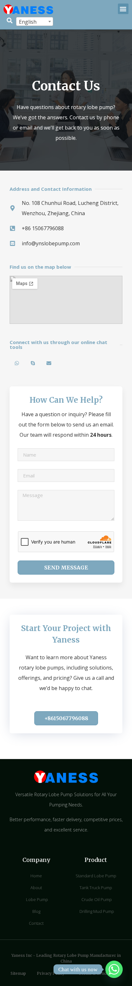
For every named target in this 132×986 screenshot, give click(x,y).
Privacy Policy (50, 973)
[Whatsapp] (17, 363)
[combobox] (34, 21)
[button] (123, 9)
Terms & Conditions (98, 973)
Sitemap (18, 973)
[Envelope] (49, 363)
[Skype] (33, 363)
